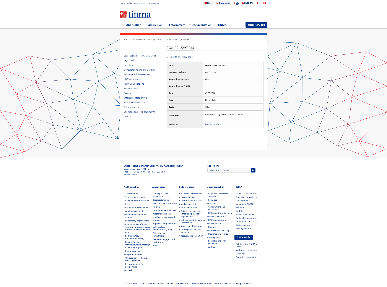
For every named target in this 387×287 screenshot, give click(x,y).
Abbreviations (182, 283)
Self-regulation (131, 107)
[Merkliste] (235, 3)
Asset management (134, 211)
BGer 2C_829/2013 (181, 39)
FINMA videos (131, 88)
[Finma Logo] (135, 14)
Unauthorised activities (191, 201)
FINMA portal (153, 3)
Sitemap (237, 283)
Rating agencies (132, 251)
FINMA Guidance (132, 79)
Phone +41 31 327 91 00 (134, 172)
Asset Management (162, 214)
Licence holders (188, 197)
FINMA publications (134, 83)
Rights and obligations (191, 226)
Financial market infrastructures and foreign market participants (137, 245)
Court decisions (164, 39)
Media (129, 3)
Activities (240, 207)
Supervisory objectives (246, 197)
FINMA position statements (137, 74)
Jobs (136, 3)
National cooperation (246, 218)
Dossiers (128, 93)
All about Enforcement (191, 194)
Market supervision (189, 204)
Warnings (240, 254)
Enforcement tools (189, 207)
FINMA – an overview (246, 194)
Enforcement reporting (145, 39)
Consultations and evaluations (139, 69)
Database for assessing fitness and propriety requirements (191, 214)
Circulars (128, 65)
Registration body (133, 254)
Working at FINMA (244, 204)
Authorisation (131, 194)
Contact (142, 3)
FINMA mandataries (245, 214)
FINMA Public (243, 237)
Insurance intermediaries (136, 207)
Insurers (128, 204)
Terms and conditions (201, 283)
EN (264, 3)
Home (122, 3)
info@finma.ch (131, 174)
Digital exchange (244, 225)
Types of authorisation (135, 197)
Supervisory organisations (137, 221)
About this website (222, 283)
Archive (127, 116)
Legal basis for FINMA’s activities (140, 55)
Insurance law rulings (134, 102)
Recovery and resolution (192, 236)
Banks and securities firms (137, 201)
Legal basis (129, 60)
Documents (224, 3)
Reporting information (246, 257)
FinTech (128, 270)
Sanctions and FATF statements (139, 111)
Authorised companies (246, 250)
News (209, 3)
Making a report (243, 228)
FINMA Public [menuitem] (256, 24)
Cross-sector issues (161, 200)
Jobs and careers (155, 283)
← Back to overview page (180, 56)
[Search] (257, 3)
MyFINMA (248, 3)
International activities (246, 221)
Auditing (240, 211)
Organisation (242, 201)
